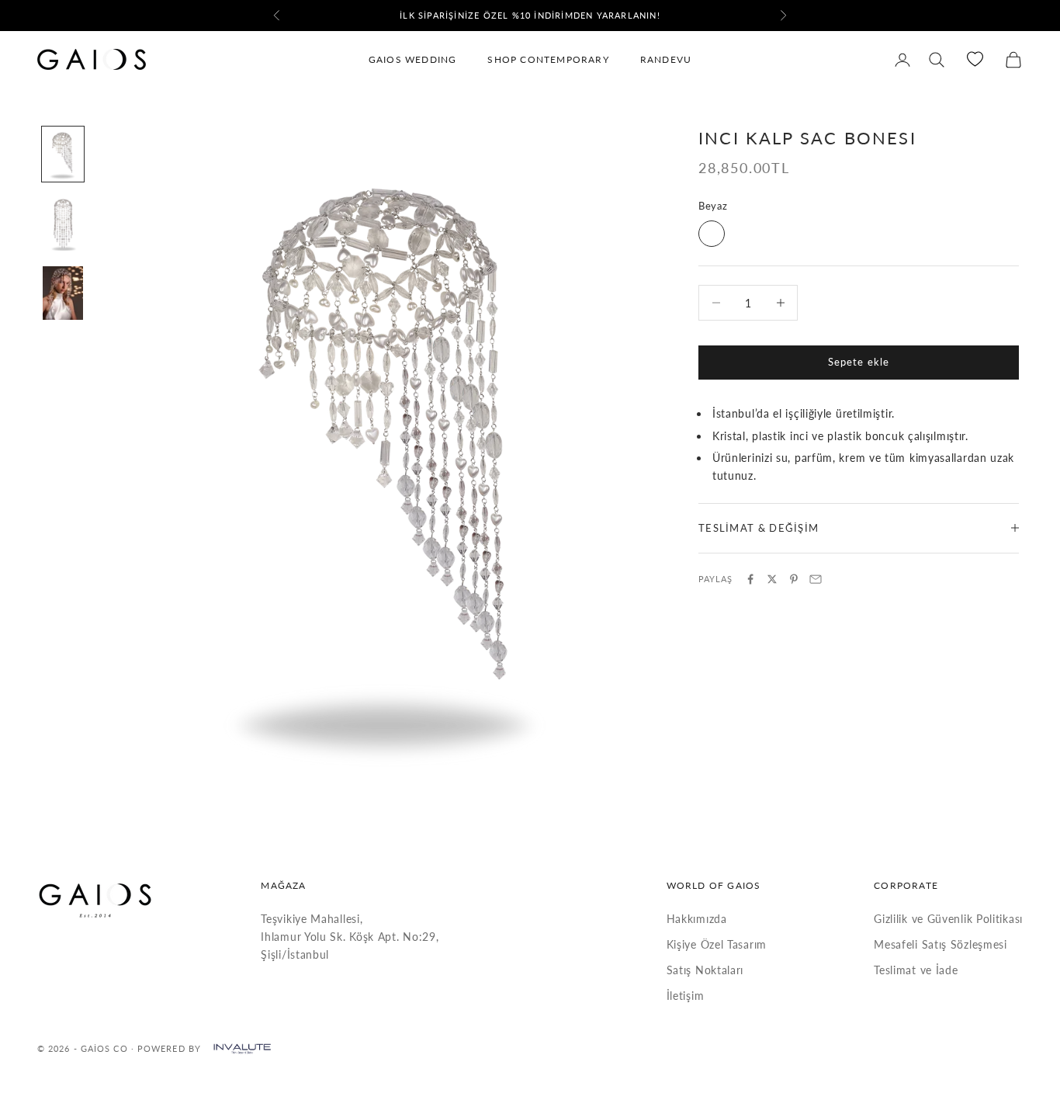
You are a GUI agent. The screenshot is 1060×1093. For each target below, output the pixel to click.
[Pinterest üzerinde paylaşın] (794, 579)
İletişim (686, 995)
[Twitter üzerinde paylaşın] (772, 579)
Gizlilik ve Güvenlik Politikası (948, 918)
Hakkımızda (697, 918)
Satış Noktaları (705, 970)
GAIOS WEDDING (413, 59)
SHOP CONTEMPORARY (547, 59)
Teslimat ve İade (916, 970)
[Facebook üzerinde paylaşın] (750, 579)
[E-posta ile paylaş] (815, 579)
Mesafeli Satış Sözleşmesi (940, 944)
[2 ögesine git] (63, 223)
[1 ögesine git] (63, 154)
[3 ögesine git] (63, 293)
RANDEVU (665, 59)
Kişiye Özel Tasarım (717, 944)
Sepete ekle (858, 362)
